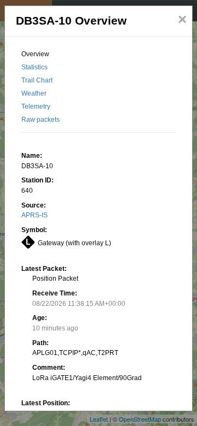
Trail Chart (37, 80)
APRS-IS (34, 215)
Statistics (34, 67)
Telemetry (35, 106)
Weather (34, 93)
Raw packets (40, 119)
